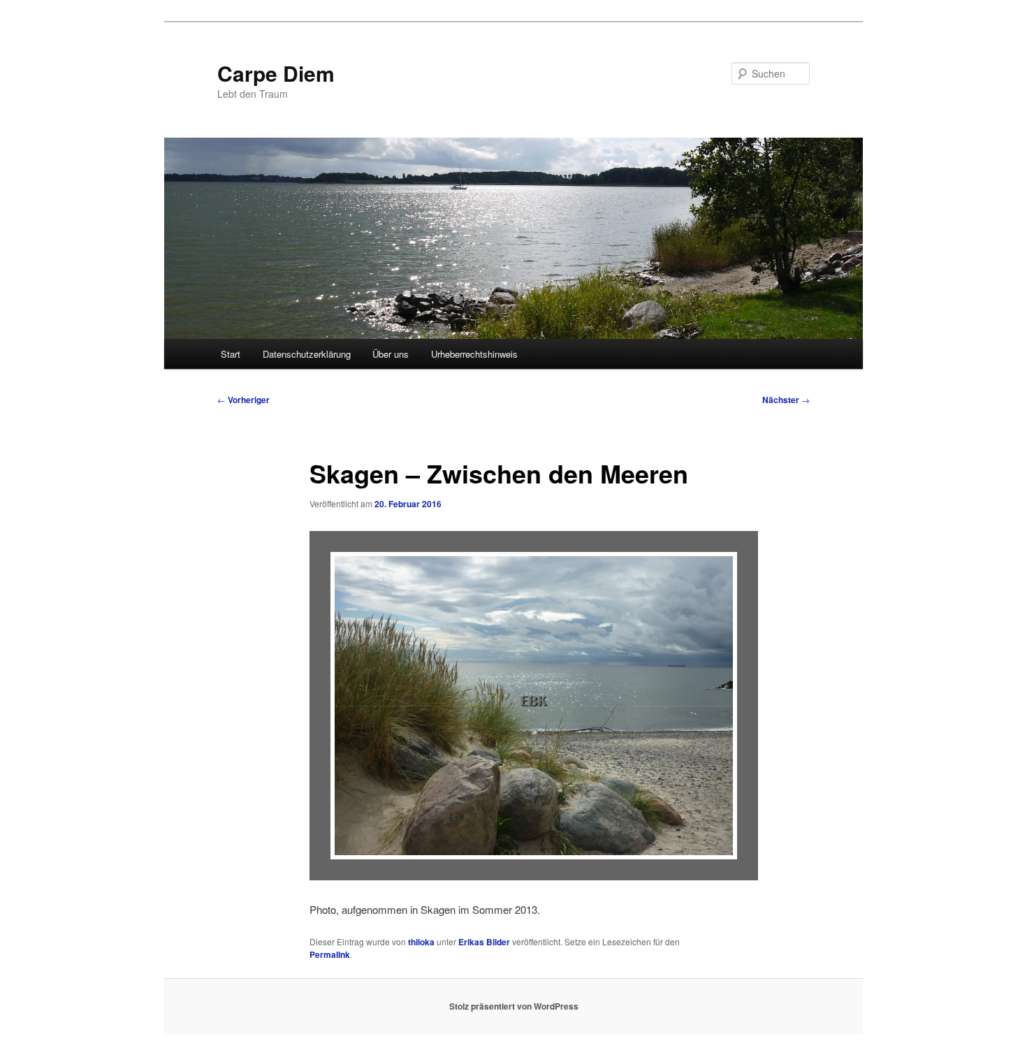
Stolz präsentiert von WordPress (513, 1006)
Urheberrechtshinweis (474, 354)
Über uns (390, 354)
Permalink (329, 954)
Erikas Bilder (484, 942)
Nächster (786, 399)
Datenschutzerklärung (307, 354)
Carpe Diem (276, 73)
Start (230, 354)
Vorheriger (243, 399)
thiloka (421, 942)
